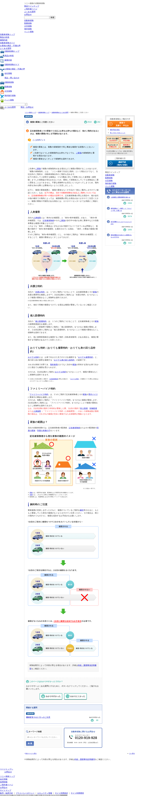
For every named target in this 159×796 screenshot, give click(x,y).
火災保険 (28, 26)
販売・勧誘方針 (6, 793)
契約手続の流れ (115, 130)
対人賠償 (84, 408)
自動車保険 (29, 20)
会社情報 (8, 73)
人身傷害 (37, 218)
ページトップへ (6, 769)
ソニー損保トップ (30, 112)
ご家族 (78, 153)
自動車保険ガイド (7, 43)
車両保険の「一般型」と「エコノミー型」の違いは (121, 209)
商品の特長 (4, 37)
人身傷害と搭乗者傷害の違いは (120, 197)
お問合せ (28, 15)
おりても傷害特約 (85, 357)
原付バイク (93, 394)
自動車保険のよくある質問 (60, 112)
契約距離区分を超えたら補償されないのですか (121, 236)
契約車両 (54, 365)
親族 (31, 492)
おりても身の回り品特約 (64, 360)
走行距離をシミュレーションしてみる (121, 223)
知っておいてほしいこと (117, 133)
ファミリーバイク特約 (39, 394)
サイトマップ (5, 790)
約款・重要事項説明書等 (84, 759)
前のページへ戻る (31, 753)
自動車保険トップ (7, 34)
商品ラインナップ (31, 6)
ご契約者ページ (30, 9)
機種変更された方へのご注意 (38, 717)
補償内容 (3, 40)
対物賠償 (93, 408)
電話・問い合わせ (11, 78)
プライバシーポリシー (25, 793)
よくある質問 (29, 12)
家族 (95, 292)
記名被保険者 (48, 220)
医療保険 (28, 23)
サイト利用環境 (77, 793)
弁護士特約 (40, 292)
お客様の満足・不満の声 (10, 46)
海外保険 (28, 29)
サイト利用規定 (61, 793)
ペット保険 (29, 32)
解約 (82, 510)
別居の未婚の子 (43, 431)
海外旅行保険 (10, 96)
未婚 (31, 495)
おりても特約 (33, 357)
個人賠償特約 (40, 321)
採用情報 (3, 782)
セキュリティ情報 (44, 793)
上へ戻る (132, 753)
